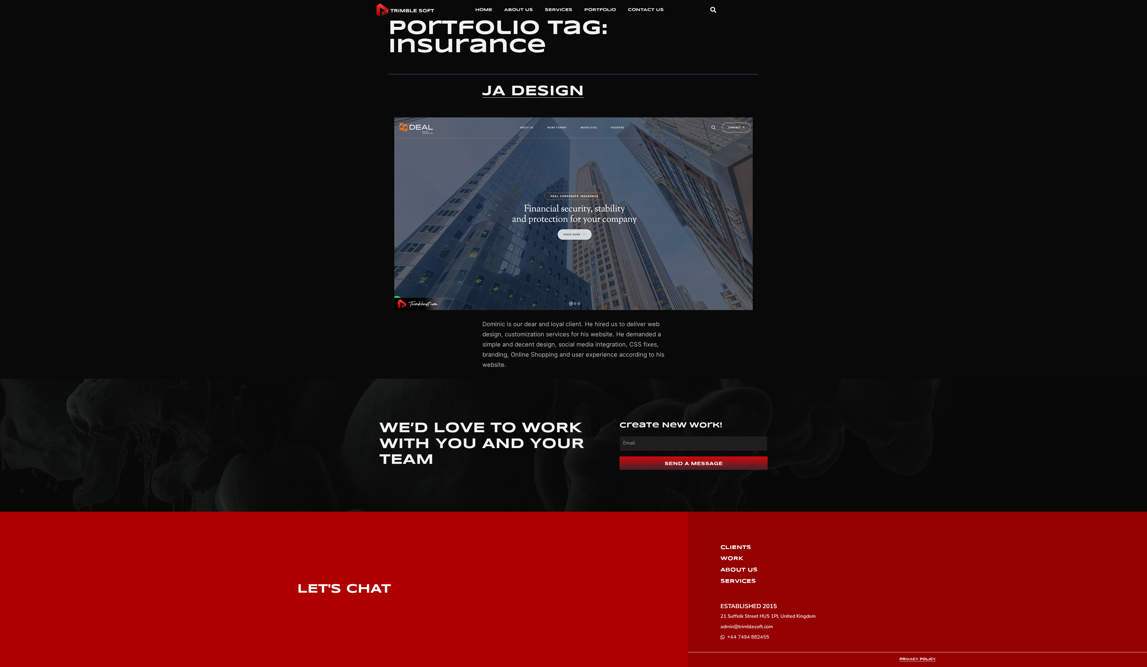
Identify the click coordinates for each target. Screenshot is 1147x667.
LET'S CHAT (344, 589)
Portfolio (600, 10)
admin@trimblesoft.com (746, 626)
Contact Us (646, 10)
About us (518, 10)
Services (558, 10)
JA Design (533, 91)
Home (483, 10)
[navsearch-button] (710, 10)
